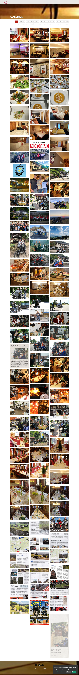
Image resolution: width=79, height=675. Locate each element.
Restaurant (25, 2)
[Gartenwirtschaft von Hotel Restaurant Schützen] (19, 408)
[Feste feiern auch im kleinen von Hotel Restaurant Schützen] (39, 454)
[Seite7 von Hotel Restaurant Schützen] (19, 576)
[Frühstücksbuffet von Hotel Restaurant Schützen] (19, 265)
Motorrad (32, 2)
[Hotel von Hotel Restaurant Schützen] (19, 170)
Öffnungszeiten (48, 2)
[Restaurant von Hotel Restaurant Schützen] (19, 35)
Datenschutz (36, 671)
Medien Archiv (71, 2)
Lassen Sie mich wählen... (59, 671)
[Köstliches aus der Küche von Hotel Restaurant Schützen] (19, 82)
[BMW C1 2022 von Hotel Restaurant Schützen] (39, 154)
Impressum (30, 671)
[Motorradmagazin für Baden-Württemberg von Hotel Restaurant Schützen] (39, 544)
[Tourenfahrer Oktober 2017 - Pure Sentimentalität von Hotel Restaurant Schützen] (59, 587)
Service (63, 2)
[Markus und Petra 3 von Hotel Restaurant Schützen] (59, 203)
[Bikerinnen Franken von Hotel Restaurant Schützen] (19, 226)
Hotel (18, 2)
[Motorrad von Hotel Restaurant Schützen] (19, 213)
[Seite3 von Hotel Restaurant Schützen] (39, 559)
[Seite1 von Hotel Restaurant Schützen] (19, 544)
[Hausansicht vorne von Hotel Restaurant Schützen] (39, 166)
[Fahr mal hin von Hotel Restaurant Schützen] (19, 293)
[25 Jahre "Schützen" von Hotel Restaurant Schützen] (39, 183)
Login (50, 671)
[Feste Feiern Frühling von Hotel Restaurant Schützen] (39, 491)
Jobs (15, 2)
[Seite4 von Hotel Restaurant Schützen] (19, 560)
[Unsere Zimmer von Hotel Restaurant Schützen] (39, 132)
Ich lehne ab (68, 671)
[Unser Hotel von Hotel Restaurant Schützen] (59, 159)
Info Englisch (56, 2)
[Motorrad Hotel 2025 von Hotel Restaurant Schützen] (39, 144)
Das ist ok (74, 671)
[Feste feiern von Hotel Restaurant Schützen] (19, 439)
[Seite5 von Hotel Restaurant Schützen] (59, 572)
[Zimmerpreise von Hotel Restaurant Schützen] (59, 113)
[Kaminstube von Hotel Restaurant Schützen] (59, 364)
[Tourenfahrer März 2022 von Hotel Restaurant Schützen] (39, 612)
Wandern (39, 2)
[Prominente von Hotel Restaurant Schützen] (59, 318)
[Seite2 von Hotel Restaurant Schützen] (59, 556)
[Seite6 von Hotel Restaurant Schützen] (39, 575)
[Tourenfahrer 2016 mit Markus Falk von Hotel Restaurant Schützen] (59, 524)
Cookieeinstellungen (44, 671)
